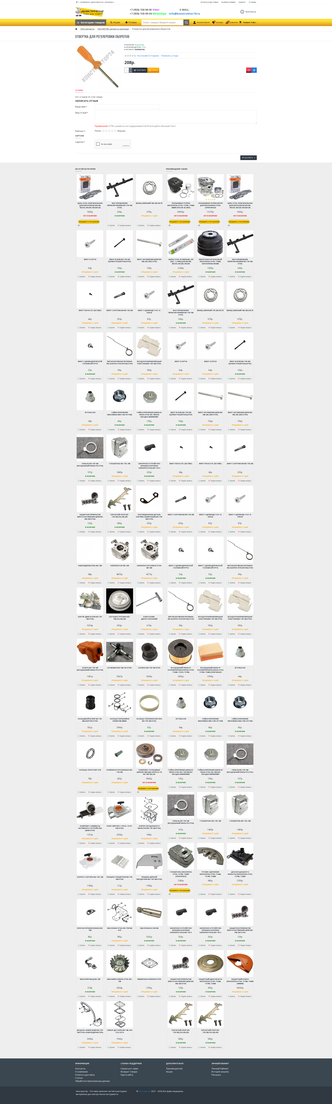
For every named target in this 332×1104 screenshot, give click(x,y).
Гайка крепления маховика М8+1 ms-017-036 (119, 413)
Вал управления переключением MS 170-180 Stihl (119, 205)
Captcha (79, 142)
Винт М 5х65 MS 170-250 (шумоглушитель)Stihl (119, 260)
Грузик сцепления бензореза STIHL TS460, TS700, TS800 (210, 874)
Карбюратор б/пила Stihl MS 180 (149, 567)
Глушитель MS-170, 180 (119, 463)
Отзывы (79, 90)
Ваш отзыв (81, 112)
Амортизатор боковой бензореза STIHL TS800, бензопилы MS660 (210, 261)
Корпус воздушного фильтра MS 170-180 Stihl (149, 827)
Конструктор (145, 1091)
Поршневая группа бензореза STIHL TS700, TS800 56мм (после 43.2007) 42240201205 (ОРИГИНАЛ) (180, 205)
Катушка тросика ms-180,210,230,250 (119, 618)
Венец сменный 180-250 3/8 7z (149, 203)
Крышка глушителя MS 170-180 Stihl (120, 878)
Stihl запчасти (87, 29)
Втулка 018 (90, 412)
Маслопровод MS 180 (90, 979)
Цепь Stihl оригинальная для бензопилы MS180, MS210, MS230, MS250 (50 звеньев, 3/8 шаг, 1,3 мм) (90, 205)
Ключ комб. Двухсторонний (149, 618)
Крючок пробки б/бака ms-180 (90, 929)
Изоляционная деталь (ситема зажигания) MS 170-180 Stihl (149, 517)
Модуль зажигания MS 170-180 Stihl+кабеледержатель (90, 1031)
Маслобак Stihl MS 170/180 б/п (119, 929)
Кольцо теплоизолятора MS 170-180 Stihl (149, 720)
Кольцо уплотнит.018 (90, 770)
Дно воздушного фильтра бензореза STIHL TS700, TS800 (240, 874)
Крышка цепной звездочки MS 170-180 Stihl (149, 878)
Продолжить (247, 158)
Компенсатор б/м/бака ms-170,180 (120, 771)
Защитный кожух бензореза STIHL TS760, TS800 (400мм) (240, 981)
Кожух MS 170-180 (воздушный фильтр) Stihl (90, 669)
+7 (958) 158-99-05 (145, 9)
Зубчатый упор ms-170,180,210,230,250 (119, 516)
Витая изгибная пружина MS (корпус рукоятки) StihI (120, 362)
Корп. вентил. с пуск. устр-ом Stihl (119, 827)
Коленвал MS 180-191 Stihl (119, 668)
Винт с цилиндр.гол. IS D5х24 (149, 311)
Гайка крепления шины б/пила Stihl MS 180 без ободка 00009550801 (149, 414)
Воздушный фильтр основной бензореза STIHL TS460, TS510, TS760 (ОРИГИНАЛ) (181, 670)
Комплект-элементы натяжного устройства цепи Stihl (90, 828)
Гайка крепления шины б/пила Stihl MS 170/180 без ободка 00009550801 (180, 772)
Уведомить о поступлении (89, 222)
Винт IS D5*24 (90, 259)
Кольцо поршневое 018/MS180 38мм (119, 720)
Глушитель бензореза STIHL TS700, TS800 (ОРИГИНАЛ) (181, 874)
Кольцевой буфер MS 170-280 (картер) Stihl (90, 720)
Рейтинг (79, 131)
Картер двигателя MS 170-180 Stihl (90, 618)
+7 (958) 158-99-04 (148, 13)
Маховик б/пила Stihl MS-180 (119, 980)
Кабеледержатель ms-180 (90, 566)
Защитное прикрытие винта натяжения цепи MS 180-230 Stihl (90, 517)
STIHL (144, 47)
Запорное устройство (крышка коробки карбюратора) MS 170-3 (149, 465)
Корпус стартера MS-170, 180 (90, 877)
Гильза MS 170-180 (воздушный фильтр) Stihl (90, 464)
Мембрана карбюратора (149, 979)
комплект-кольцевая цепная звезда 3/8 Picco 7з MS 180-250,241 (149, 772)
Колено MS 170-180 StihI (149, 668)
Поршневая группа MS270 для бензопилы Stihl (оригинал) (210, 205)
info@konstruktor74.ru (184, 13)
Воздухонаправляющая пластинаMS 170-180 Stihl (149, 362)
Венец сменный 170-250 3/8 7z (210, 310)
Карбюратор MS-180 (119, 566)
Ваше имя (80, 106)
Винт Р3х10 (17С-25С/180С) (90, 310)
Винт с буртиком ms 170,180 (120, 310)
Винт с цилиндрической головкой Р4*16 (90, 362)
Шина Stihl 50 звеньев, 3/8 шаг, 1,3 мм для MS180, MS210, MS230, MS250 (180, 261)
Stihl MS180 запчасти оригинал (113, 29)
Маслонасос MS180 (149, 928)
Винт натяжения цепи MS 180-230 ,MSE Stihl (149, 260)
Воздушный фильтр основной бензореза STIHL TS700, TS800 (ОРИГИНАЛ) (210, 670)
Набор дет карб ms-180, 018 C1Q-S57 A (119, 1031)
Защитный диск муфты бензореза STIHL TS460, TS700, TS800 (210, 981)
